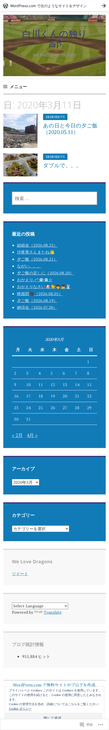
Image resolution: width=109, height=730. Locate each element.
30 (16, 419)
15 (89, 384)
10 (28, 384)
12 (52, 384)
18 (40, 396)
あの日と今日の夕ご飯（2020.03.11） (70, 128)
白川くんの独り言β (54, 38)
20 (65, 396)
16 (16, 396)
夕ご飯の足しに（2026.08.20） (45, 273)
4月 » (32, 435)
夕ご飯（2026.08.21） (37, 259)
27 (65, 407)
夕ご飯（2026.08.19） (37, 300)
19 (52, 396)
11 (40, 384)
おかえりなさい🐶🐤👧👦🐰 (44, 286)
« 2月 (17, 435)
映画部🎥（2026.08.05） (40, 293)
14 (77, 384)
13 (65, 384)
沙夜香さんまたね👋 (36, 252)
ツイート (20, 573)
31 (28, 419)
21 (77, 396)
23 (16, 407)
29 (89, 407)
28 (77, 407)
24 (28, 407)
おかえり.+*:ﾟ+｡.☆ (34, 280)
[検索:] (54, 198)
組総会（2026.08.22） (37, 245)
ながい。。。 (29, 266)
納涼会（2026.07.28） (37, 307)
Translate (53, 612)
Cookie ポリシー (20, 708)
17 (28, 396)
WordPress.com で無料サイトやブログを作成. (54, 685)
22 (89, 396)
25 (40, 407)
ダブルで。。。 (62, 165)
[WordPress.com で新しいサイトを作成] (54, 5)
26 (52, 407)
